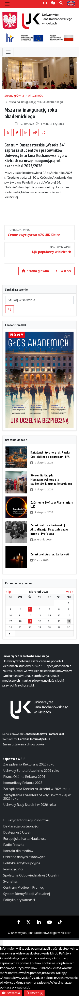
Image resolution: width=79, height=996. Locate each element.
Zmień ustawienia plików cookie (23, 744)
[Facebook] (19, 922)
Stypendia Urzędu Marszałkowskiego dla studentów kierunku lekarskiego (51, 479)
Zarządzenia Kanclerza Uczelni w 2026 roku (36, 789)
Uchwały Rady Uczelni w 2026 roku (29, 804)
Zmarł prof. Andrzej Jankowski (49, 554)
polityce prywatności (14, 987)
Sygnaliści (10, 881)
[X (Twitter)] (28, 922)
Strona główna (14, 95)
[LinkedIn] (38, 922)
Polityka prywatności (19, 900)
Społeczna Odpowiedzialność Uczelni (31, 875)
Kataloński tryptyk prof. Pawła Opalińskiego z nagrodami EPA (50, 454)
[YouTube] (49, 922)
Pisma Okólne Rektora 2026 (24, 776)
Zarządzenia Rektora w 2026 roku (28, 764)
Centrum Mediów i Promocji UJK (43, 734)
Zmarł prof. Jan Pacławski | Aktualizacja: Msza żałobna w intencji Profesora (49, 529)
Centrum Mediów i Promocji (24, 887)
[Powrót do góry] (1, 943)
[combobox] (39, 300)
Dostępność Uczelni (18, 832)
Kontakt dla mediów (18, 851)
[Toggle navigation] (7, 4)
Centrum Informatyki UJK (34, 739)
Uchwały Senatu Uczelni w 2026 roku (31, 770)
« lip (8, 591)
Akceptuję (36, 993)
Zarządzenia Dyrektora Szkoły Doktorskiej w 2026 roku (37, 797)
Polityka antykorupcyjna (21, 863)
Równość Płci (13, 869)
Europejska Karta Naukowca (24, 838)
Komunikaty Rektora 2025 (22, 782)
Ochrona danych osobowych (24, 857)
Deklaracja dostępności (21, 826)
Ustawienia (12, 993)
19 (29, 621)
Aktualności (35, 95)
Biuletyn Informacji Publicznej (26, 820)
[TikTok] (59, 922)
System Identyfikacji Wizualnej (26, 893)
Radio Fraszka (13, 844)
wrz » (70, 591)
